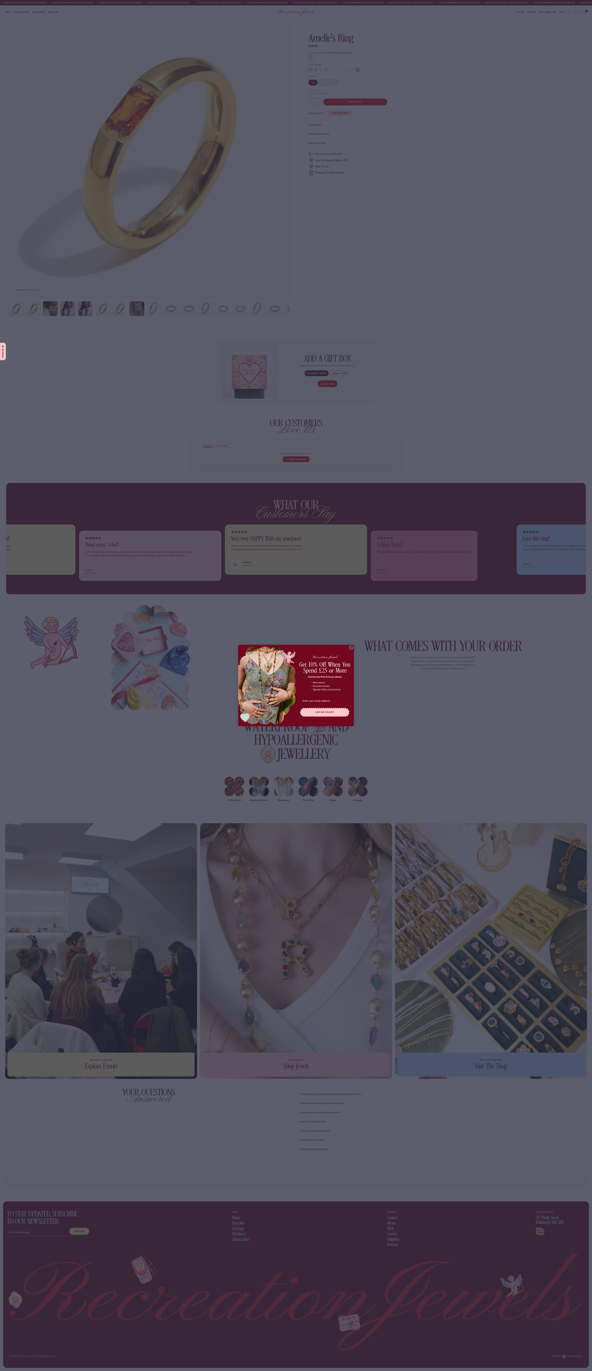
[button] (325, 712)
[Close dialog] (351, 647)
